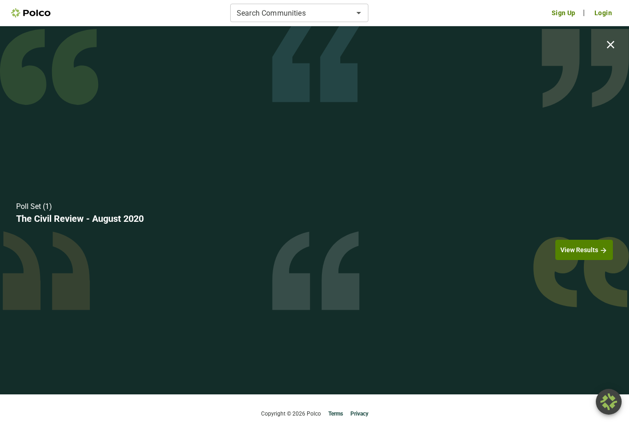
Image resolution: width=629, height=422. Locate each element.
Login (603, 13)
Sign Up (564, 13)
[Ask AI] (609, 402)
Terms (335, 413)
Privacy (359, 413)
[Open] (358, 12)
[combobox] (291, 12)
